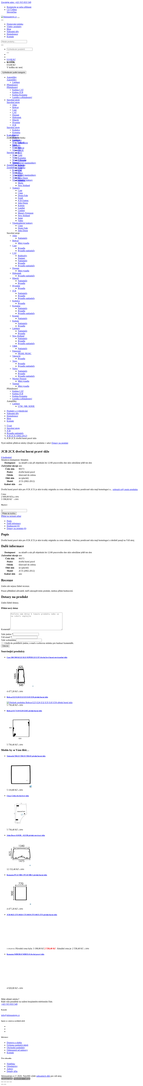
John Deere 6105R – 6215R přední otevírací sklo (26, 835)
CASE (21, 150)
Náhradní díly (13, 31)
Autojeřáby (12, 77)
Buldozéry (22, 255)
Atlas (14, 105)
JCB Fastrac (23, 200)
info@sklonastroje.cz (10, 1015)
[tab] (74, 521)
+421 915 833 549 (9, 1004)
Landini (21, 208)
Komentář (5, 629)
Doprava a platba (14, 1042)
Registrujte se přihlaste (19, 7)
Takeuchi (22, 160)
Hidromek (16, 117)
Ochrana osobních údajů (17, 1045)
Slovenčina (11, 12)
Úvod (9, 426)
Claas (20, 173)
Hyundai (16, 122)
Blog (9, 29)
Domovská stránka (15, 24)
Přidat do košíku (9, 513)
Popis (9, 521)
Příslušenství (12, 85)
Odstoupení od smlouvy (17, 1050)
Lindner (21, 210)
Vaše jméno (7, 634)
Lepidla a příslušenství (22, 97)
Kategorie (11, 135)
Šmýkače (16, 145)
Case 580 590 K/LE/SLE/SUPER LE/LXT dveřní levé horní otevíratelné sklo (37, 657)
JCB (14, 125)
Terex (14, 155)
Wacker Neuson (19, 378)
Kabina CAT (18, 90)
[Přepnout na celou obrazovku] (5, 1081)
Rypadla (21, 248)
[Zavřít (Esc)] (10, 1081)
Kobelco (16, 130)
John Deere (23, 143)
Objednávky (12, 1066)
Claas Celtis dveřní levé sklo (18, 796)
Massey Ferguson (25, 213)
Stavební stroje (13, 100)
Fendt (20, 198)
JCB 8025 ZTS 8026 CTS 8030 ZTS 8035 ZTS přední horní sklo (32, 915)
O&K (14, 346)
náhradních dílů (43, 1076)
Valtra (20, 220)
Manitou (21, 180)
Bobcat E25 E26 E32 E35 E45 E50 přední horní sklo (27, 697)
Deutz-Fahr (23, 195)
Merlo (20, 183)
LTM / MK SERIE (26, 406)
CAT (14, 112)
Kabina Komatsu (19, 95)
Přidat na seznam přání (11, 516)
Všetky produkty (14, 26)
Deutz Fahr (23, 228)
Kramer (15, 135)
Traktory (16, 188)
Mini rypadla (23, 243)
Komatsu (16, 132)
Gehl (20, 155)
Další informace (14, 523)
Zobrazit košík (7, 1079)
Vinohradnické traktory (22, 223)
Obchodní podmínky (16, 1047)
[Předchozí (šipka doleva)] (2, 1084)
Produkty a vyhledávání (17, 411)
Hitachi (15, 120)
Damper (21, 258)
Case (14, 110)
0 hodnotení (6, 457)
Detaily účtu (12, 1071)
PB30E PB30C (24, 353)
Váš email (6, 637)
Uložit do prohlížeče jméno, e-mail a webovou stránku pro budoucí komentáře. (39, 643)
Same (20, 218)
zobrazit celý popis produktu (125, 489)
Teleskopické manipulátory (24, 175)
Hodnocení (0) (13, 526)
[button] (12, 9)
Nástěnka (11, 1064)
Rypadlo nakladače (26, 250)
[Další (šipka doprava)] (5, 1084)
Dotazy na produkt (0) (16, 528)
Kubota (21, 205)
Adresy (10, 1069)
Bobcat (15, 107)
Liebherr (16, 82)
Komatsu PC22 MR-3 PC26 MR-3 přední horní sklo (27, 875)
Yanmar (15, 383)
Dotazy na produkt (60, 443)
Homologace (12, 34)
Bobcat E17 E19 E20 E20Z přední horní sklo (24, 711)
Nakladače (22, 238)
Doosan (15, 115)
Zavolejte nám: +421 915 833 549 (16, 2)
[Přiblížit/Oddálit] (2, 1081)
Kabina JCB (17, 92)
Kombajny (17, 170)
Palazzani (16, 147)
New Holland (24, 185)
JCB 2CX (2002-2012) (17, 436)
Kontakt (10, 36)
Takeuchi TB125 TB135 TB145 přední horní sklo (26, 756)
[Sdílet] (8, 1081)
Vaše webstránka (8, 640)
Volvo (15, 157)
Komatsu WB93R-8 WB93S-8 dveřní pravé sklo (25, 954)
